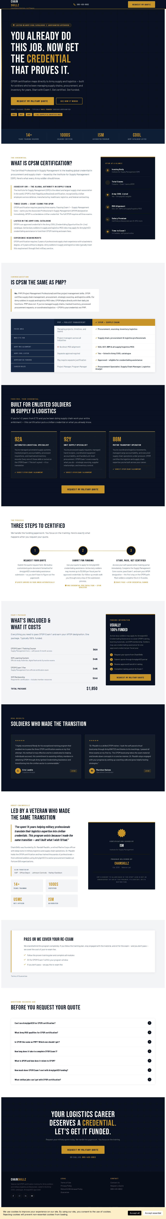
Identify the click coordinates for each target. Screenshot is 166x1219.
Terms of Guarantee (19, 976)
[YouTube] (32, 1196)
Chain (22, 4)
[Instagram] (19, 1196)
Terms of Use (66, 1182)
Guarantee (65, 1192)
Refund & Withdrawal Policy (71, 1189)
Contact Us (115, 1182)
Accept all (135, 1213)
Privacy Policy (66, 1186)
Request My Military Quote (32, 101)
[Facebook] (13, 1196)
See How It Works (69, 101)
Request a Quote (117, 1186)
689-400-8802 (83, 4)
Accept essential (153, 1213)
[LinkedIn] (25, 1196)
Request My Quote (141, 4)
